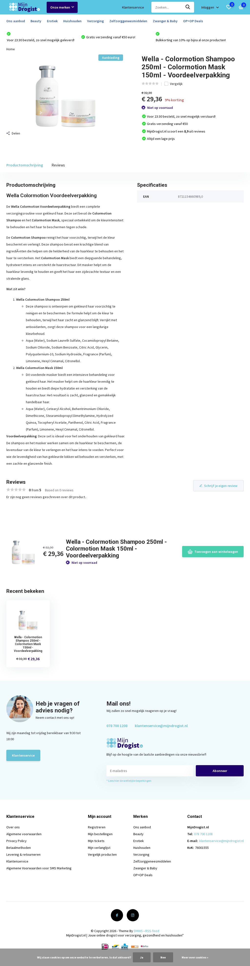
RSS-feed (152, 931)
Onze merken (60, 7)
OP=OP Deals (193, 21)
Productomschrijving (24, 165)
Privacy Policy (16, 841)
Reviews (58, 165)
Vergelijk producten (102, 854)
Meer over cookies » (195, 957)
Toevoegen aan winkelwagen (216, 551)
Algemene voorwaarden (24, 834)
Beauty (36, 21)
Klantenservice (133, 7)
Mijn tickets (96, 841)
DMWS (138, 931)
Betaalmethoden (18, 847)
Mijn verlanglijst (99, 847)
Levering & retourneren (23, 854)
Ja (141, 957)
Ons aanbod (15, 21)
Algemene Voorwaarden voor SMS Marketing (39, 868)
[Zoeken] (188, 7)
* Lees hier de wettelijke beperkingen (128, 780)
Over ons (13, 827)
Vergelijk (176, 84)
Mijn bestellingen (100, 834)
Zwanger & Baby (165, 21)
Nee (163, 957)
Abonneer (220, 771)
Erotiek (52, 21)
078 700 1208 (116, 725)
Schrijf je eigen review (220, 485)
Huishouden (72, 21)
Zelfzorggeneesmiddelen (128, 21)
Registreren (96, 827)
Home (10, 49)
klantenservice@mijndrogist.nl (161, 725)
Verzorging (95, 21)
